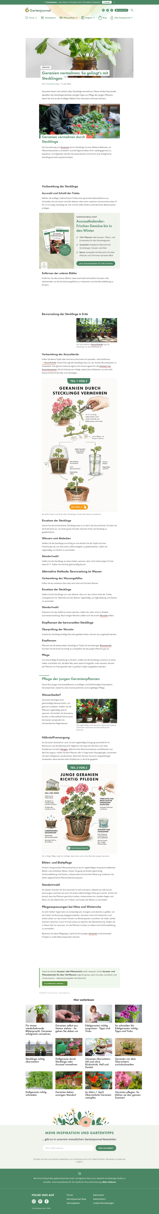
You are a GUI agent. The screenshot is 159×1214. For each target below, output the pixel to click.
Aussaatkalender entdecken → (54, 983)
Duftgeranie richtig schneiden (36, 1093)
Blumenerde (105, 645)
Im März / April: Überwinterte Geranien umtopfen (98, 1094)
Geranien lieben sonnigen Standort (65, 1093)
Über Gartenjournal (122, 17)
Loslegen (106, 2)
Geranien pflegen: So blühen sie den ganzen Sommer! (128, 1094)
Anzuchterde (97, 344)
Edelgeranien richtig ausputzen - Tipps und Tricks (97, 1028)
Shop (105, 17)
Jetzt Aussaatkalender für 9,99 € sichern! (95, 263)
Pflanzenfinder (69, 17)
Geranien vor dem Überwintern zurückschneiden (125, 1061)
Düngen (64, 749)
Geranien (65, 147)
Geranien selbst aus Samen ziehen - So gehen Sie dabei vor (66, 1028)
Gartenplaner (50, 17)
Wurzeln (104, 615)
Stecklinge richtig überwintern (35, 1060)
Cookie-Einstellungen (103, 1203)
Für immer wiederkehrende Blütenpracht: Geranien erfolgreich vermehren (39, 1030)
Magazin (89, 17)
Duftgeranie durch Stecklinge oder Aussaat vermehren (66, 1061)
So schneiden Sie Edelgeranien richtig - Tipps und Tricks (127, 1028)
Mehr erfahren (109, 1182)
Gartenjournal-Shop (76, 1199)
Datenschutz (99, 1199)
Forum (31, 17)
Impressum (98, 1195)
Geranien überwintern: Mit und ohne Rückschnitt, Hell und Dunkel (98, 1063)
